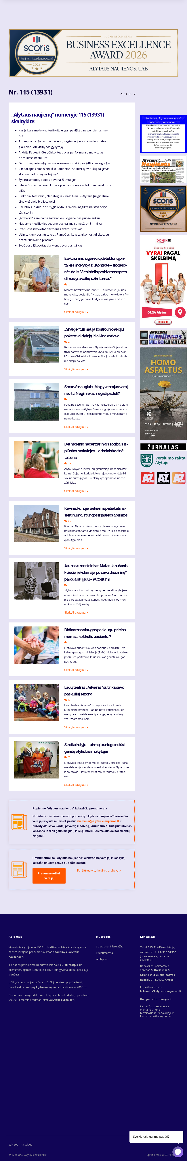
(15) (69, 463)
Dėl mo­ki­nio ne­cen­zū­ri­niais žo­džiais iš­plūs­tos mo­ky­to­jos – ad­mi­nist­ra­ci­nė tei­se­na (96, 451)
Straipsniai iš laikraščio (109, 946)
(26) (69, 521)
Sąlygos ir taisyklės (20, 1144)
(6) (68, 699)
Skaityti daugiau (75, 312)
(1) (68, 284)
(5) (68, 642)
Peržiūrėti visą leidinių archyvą (98, 870)
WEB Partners (170, 1154)
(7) (68, 757)
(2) (68, 341)
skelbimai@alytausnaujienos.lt (98, 821)
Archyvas (102, 959)
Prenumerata (104, 953)
